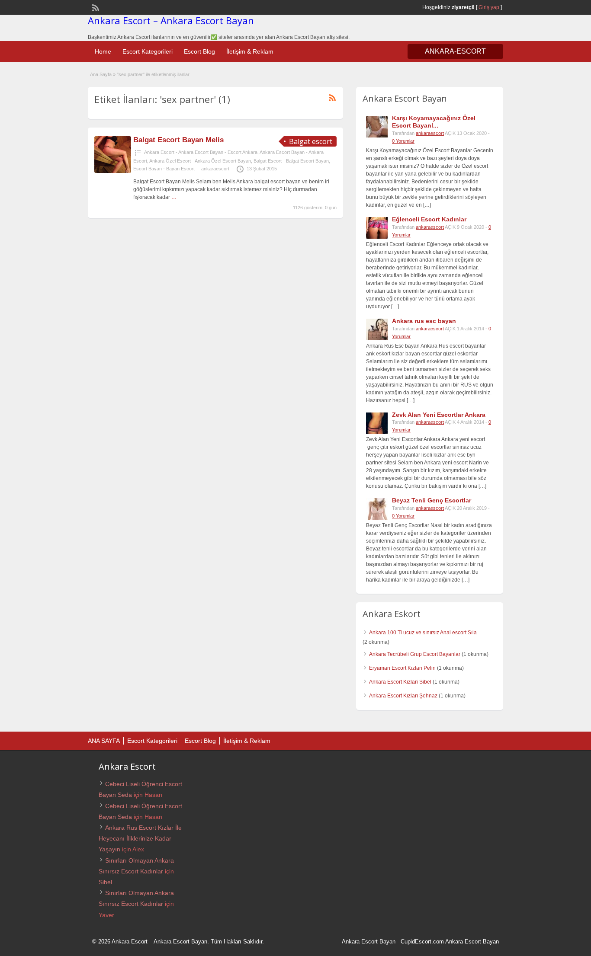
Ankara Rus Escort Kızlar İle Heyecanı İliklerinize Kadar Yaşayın (140, 838)
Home (103, 51)
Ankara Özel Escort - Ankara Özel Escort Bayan (200, 160)
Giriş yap (489, 7)
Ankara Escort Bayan (368, 941)
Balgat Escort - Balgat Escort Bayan (291, 160)
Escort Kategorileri (147, 51)
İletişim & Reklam (249, 51)
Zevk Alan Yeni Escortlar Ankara (438, 414)
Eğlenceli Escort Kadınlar (429, 219)
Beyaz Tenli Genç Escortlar (431, 500)
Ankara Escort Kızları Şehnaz (403, 696)
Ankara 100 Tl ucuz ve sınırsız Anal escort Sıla (423, 633)
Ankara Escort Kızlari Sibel (400, 682)
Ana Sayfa (101, 74)
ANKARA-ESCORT (455, 51)
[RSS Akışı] (94, 6)
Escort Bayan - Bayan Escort (164, 168)
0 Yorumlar (403, 141)
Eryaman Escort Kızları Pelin (402, 668)
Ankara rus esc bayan (424, 320)
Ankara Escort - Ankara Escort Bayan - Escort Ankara (200, 152)
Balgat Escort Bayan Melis (178, 140)
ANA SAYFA (104, 740)
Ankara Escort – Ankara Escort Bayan (171, 20)
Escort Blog (199, 51)
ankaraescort (215, 168)
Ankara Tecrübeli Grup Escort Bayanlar (414, 654)
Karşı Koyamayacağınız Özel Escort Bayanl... (433, 122)
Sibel (105, 882)
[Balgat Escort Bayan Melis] (112, 171)
